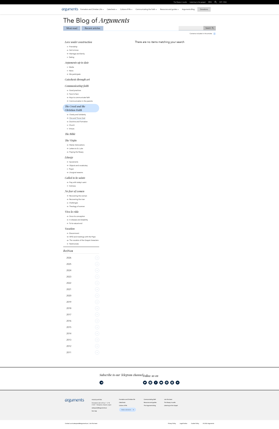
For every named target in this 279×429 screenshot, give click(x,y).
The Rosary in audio (180, 2)
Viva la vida (72, 211)
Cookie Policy (195, 423)
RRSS (210, 2)
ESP (220, 2)
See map (94, 411)
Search (208, 28)
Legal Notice (183, 423)
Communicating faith (77, 85)
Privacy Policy (172, 423)
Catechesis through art (77, 79)
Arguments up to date (77, 62)
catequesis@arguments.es (99, 408)
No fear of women (74, 191)
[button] (127, 410)
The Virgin (71, 140)
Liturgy (69, 157)
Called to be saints (75, 177)
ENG (225, 2)
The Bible (70, 134)
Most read (71, 28)
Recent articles (92, 28)
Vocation (70, 228)
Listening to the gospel (198, 2)
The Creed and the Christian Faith (75, 108)
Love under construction (78, 42)
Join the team (93, 423)
